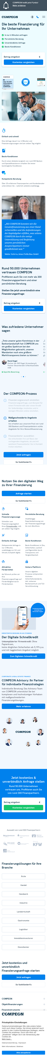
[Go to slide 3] (25, 376)
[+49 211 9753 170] (38, 17)
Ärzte (23, 876)
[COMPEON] (10, 17)
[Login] (32, 17)
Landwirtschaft (23, 911)
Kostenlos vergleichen (23, 62)
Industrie (23, 903)
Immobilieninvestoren (23, 938)
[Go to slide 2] (23, 376)
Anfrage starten (23, 493)
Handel (23, 885)
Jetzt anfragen (23, 454)
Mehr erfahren (19, 5)
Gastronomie (23, 920)
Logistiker (23, 929)
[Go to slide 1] (21, 376)
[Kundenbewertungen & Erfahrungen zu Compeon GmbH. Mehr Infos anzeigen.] (41, 79)
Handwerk (23, 894)
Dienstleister (23, 947)
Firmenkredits (11, 526)
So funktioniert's (24, 462)
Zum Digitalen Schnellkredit (23, 656)
